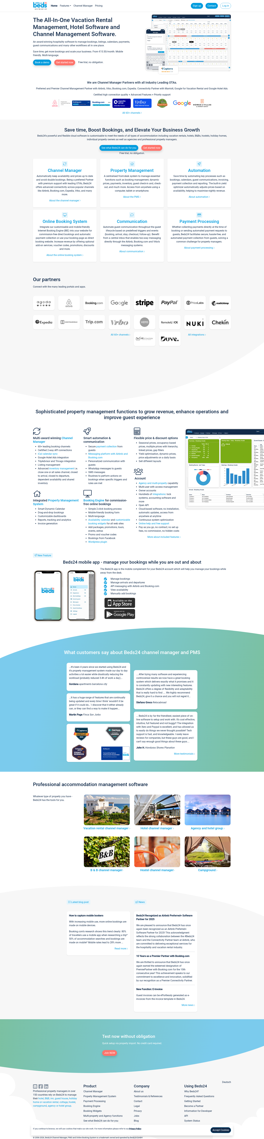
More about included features (163, 537)
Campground (207, 870)
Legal (137, 1106)
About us (138, 1091)
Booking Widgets (92, 1111)
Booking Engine (94, 500)
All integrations (196, 334)
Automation (199, 170)
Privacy (138, 1111)
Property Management (132, 170)
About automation (199, 196)
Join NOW (109, 1052)
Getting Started (192, 1101)
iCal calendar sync (48, 453)
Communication (132, 221)
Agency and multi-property (153, 483)
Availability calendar (99, 519)
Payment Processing (199, 221)
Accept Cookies (221, 1130)
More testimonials (184, 753)
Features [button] (64, 5)
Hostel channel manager (156, 870)
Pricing (99, 5)
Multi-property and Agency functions (103, 1115)
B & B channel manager (106, 870)
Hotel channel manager (157, 828)
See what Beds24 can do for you (118, 147)
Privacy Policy (135, 1129)
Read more (121, 948)
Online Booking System (65, 221)
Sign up (197, 5)
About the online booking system (64, 255)
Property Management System (99, 1096)
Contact (211, 5)
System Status (192, 1120)
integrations (159, 494)
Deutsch (226, 1082)
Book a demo (42, 62)
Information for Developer (198, 1111)
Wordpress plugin (97, 541)
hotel (41, 1098)
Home (54, 5)
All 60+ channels (131, 112)
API (186, 1115)
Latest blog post (80, 902)
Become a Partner (193, 1106)
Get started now (64, 62)
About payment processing (199, 247)
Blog (136, 1120)
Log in (225, 5)
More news (188, 1005)
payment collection (106, 446)
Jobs (136, 1115)
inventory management (61, 468)
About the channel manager (64, 200)
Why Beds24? (191, 1091)
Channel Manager (83, 5)
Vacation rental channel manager (106, 828)
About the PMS (131, 196)
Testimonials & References (148, 1096)
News (142, 902)
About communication (131, 251)
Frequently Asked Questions (199, 1096)
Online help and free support (154, 523)
